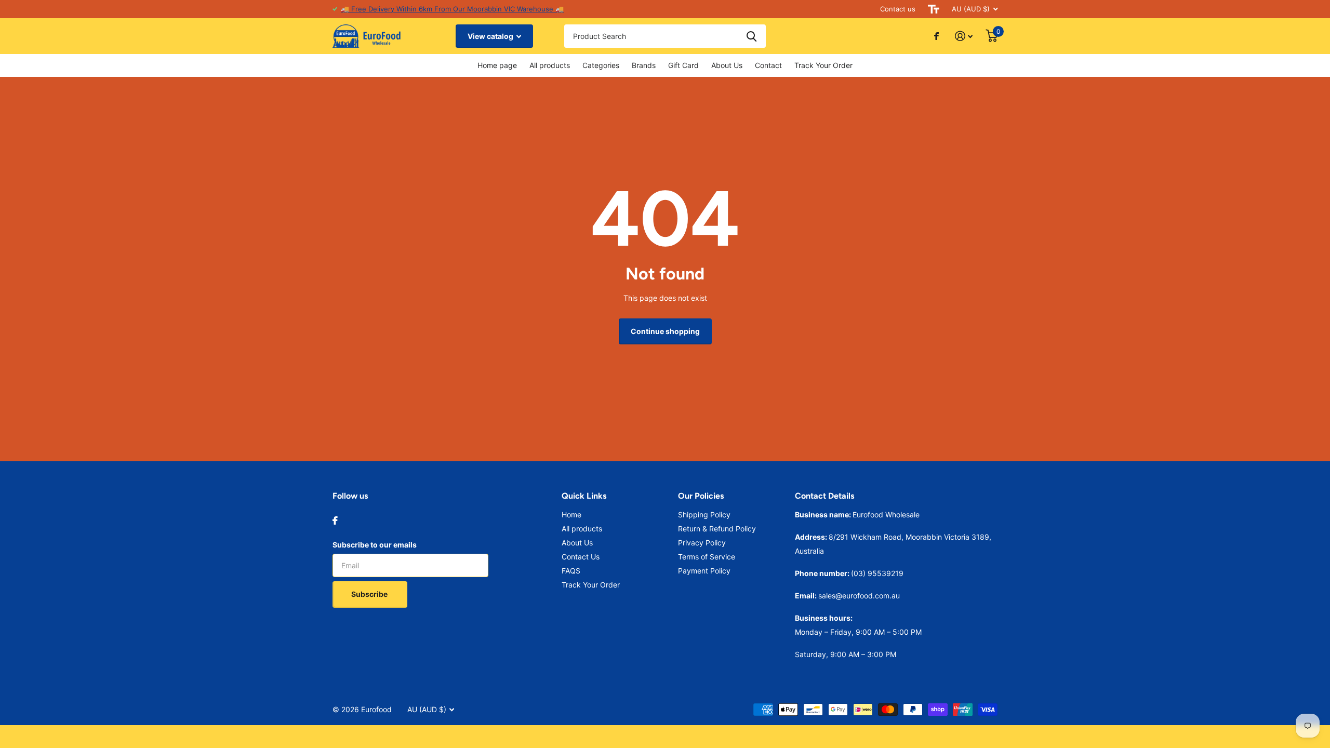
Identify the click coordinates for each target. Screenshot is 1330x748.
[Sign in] (964, 36)
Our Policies (701, 496)
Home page (497, 65)
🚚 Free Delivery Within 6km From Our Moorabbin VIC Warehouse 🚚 (452, 9)
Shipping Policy (704, 514)
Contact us (897, 9)
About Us (726, 65)
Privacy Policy (702, 542)
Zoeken (751, 36)
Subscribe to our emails (374, 544)
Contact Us (581, 556)
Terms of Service (706, 556)
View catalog (491, 36)
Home (571, 514)
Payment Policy (704, 570)
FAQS (571, 570)
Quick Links (584, 496)
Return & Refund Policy (717, 528)
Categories (600, 65)
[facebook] (335, 520)
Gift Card (683, 65)
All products (549, 65)
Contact (768, 65)
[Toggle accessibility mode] (933, 9)
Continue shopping (665, 331)
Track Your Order (823, 65)
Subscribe (370, 594)
